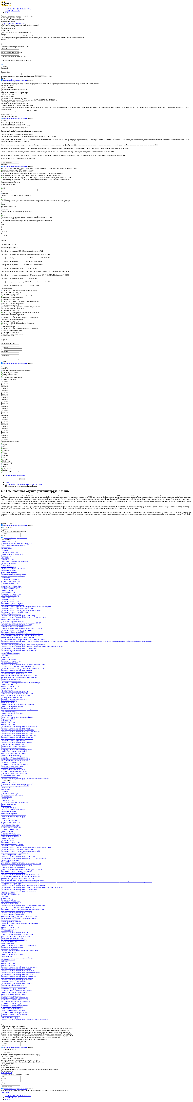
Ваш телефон (5, 72)
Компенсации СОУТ (8, 722)
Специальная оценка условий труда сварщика (16, 670)
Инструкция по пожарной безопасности (14, 764)
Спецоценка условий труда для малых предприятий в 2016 (21, 610)
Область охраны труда (8, 688)
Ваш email (4, 68)
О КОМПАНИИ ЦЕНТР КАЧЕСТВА (18, 9)
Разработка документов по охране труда (14, 771)
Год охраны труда (7, 690)
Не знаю (4, 66)
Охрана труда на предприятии (11, 755)
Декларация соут (6, 556)
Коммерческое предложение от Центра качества (17, 637)
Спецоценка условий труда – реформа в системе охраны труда (22, 668)
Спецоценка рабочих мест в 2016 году (14, 632)
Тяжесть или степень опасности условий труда (17, 717)
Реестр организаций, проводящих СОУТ (15, 545)
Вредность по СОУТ (8, 719)
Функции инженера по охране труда (13, 753)
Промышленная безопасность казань (13, 574)
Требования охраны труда (9, 583)
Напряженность (6, 715)
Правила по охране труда (9, 588)
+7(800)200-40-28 (7, 23)
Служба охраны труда (8, 563)
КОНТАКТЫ (9, 12)
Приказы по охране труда (9, 777)
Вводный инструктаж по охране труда (14, 699)
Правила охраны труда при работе (12, 697)
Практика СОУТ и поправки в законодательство (17, 666)
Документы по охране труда (10, 654)
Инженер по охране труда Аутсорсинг (14, 773)
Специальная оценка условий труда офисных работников (20, 731)
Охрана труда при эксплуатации (12, 713)
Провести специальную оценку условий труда (17, 693)
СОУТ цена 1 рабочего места (11, 614)
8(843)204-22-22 (6, 1073)
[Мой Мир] (9, 527)
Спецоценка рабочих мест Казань (12, 605)
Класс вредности (6, 549)
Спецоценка (5, 558)
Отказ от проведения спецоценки (12, 673)
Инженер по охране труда (9, 552)
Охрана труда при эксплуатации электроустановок (18, 704)
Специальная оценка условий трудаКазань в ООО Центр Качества (24, 617)
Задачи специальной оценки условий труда (15, 695)
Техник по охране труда (9, 712)
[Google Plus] (11, 527)
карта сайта (5, 1092)
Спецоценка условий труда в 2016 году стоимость (18, 608)
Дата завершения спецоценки (11, 681)
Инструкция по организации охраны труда (15, 759)
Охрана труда (5, 578)
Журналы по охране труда (10, 686)
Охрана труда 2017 (7, 590)
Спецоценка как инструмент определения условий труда (20, 683)
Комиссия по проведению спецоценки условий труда (19, 675)
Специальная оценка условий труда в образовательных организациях (25, 778)
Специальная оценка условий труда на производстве (19, 726)
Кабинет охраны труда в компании (13, 748)
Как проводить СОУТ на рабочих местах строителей (19, 677)
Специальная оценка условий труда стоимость (17, 739)
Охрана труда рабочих (8, 659)
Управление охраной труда (10, 619)
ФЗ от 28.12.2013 (6, 657)
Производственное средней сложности (14, 56)
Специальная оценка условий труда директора (17, 737)
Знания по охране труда (9, 701)
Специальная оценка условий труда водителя (16, 672)
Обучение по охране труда (10, 579)
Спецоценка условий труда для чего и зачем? (16, 630)
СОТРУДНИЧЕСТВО (12, 11)
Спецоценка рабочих (8, 599)
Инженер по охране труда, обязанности (14, 757)
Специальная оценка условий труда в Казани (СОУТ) (23, 484)
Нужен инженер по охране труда (12, 766)
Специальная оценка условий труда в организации (18, 650)
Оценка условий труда (8, 567)
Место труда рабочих (8, 652)
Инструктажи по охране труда (11, 587)
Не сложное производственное (11, 52)
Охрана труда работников (9, 708)
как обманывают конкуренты (15, 475)
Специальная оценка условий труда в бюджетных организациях (23, 664)
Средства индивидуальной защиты (13, 568)
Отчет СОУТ (5, 550)
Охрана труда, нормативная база (12, 706)
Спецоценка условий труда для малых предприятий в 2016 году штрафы (26, 606)
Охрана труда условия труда (10, 679)
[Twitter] (4, 527)
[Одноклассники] (6, 527)
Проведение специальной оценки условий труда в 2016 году (22, 628)
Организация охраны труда (10, 585)
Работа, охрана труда (8, 592)
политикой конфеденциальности (15, 80)
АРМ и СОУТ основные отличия (12, 621)
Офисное (4, 48)
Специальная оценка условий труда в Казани (16, 742)
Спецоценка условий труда (10, 601)
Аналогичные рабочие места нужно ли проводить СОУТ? (21, 623)
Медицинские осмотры (9, 572)
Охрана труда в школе (8, 541)
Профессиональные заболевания (12, 554)
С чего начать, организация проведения (14, 561)
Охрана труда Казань (8, 597)
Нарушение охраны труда (9, 663)
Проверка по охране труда (10, 596)
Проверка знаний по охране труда (12, 744)
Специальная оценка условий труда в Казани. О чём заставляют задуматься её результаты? (32, 646)
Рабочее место (6, 565)
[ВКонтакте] (2, 527)
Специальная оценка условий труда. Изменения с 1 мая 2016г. (22, 634)
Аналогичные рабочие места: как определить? (17, 543)
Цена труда (4, 655)
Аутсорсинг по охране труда (10, 775)
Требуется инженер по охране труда (13, 769)
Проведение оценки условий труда (13, 626)
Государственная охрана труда (11, 643)
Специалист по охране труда (11, 661)
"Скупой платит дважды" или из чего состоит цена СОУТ (21, 635)
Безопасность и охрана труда (11, 581)
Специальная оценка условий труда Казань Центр (18, 616)
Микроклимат (5, 547)
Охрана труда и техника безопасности (14, 746)
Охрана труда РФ (7, 684)
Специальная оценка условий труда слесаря (16, 728)
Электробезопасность (8, 570)
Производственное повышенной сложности (16, 60)
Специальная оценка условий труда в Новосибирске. (19, 648)
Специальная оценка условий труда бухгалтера (17, 733)
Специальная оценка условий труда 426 (14, 692)
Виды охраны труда (7, 702)
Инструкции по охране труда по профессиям (16, 750)
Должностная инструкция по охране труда (15, 760)
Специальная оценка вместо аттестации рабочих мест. (19, 710)
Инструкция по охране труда (11, 594)
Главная (7, 482)
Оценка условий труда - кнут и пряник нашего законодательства (23, 639)
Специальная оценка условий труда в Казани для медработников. (23, 645)
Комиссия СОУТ (6, 721)
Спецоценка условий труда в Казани (13, 740)
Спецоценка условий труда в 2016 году (14, 612)
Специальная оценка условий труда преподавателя (18, 735)
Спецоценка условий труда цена (12, 603)
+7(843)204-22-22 (19, 23)
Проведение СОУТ (7, 559)
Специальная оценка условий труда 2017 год (16, 625)
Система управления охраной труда (13, 576)
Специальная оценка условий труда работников (17, 730)
